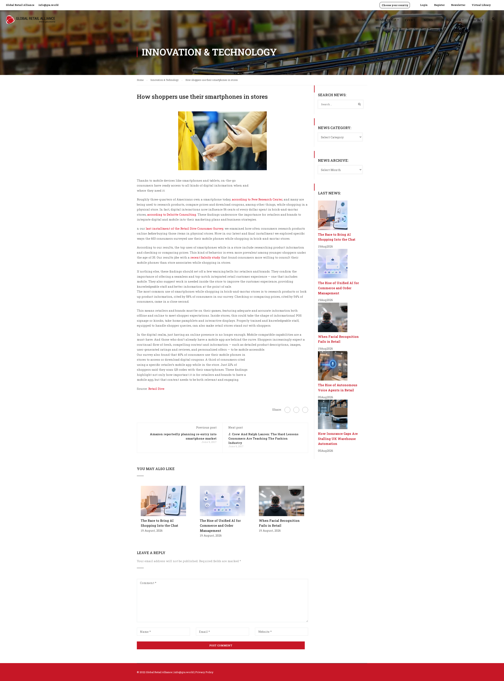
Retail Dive (156, 389)
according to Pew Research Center (257, 199)
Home (362, 20)
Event (410, 20)
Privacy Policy (204, 672)
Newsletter (458, 4)
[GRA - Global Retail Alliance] (30, 21)
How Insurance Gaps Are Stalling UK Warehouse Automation (338, 439)
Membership (385, 20)
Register (439, 4)
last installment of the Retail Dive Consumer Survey (184, 228)
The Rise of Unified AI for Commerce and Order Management (220, 525)
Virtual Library (481, 4)
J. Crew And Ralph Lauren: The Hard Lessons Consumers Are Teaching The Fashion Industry (263, 438)
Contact (477, 20)
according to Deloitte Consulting (171, 214)
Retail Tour (451, 20)
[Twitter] (296, 410)
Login (424, 4)
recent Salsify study (205, 257)
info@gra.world (48, 4)
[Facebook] (287, 410)
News (428, 20)
